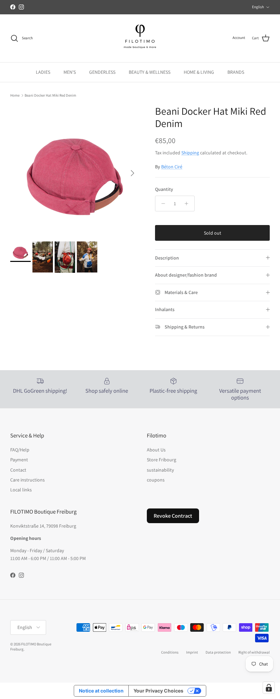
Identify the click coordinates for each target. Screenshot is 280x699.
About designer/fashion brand (186, 275)
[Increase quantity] (188, 203)
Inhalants (164, 309)
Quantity (164, 189)
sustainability (160, 470)
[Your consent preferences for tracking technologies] (269, 688)
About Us (156, 450)
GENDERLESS (102, 72)
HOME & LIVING (199, 72)
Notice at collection (101, 691)
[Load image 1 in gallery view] (75, 170)
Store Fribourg (161, 460)
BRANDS (235, 72)
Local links (21, 490)
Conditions (170, 652)
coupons (156, 480)
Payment (19, 460)
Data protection (218, 652)
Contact (18, 470)
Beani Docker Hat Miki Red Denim (50, 95)
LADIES (43, 72)
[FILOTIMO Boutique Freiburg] (140, 38)
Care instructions (27, 480)
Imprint (192, 652)
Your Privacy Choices (158, 691)
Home (14, 95)
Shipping (190, 153)
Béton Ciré (171, 167)
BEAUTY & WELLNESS (149, 72)
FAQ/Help (19, 450)
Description (167, 258)
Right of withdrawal (254, 652)
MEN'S (70, 72)
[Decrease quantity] (161, 203)
